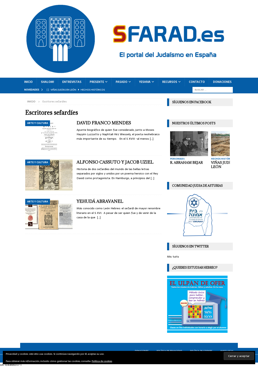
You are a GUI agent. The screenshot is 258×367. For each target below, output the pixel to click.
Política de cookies (102, 361)
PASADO (121, 82)
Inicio (28, 82)
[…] (151, 138)
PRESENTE (97, 82)
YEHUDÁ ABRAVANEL (100, 201)
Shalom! (47, 82)
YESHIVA (145, 82)
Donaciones (222, 82)
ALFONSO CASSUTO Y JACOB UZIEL (115, 162)
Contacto (197, 82)
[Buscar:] (212, 89)
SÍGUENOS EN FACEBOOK (191, 102)
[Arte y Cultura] (49, 135)
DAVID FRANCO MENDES (104, 123)
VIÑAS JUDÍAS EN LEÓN (226, 164)
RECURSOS (169, 82)
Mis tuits (173, 256)
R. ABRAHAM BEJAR (186, 162)
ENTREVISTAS (71, 82)
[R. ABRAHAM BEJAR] (189, 143)
